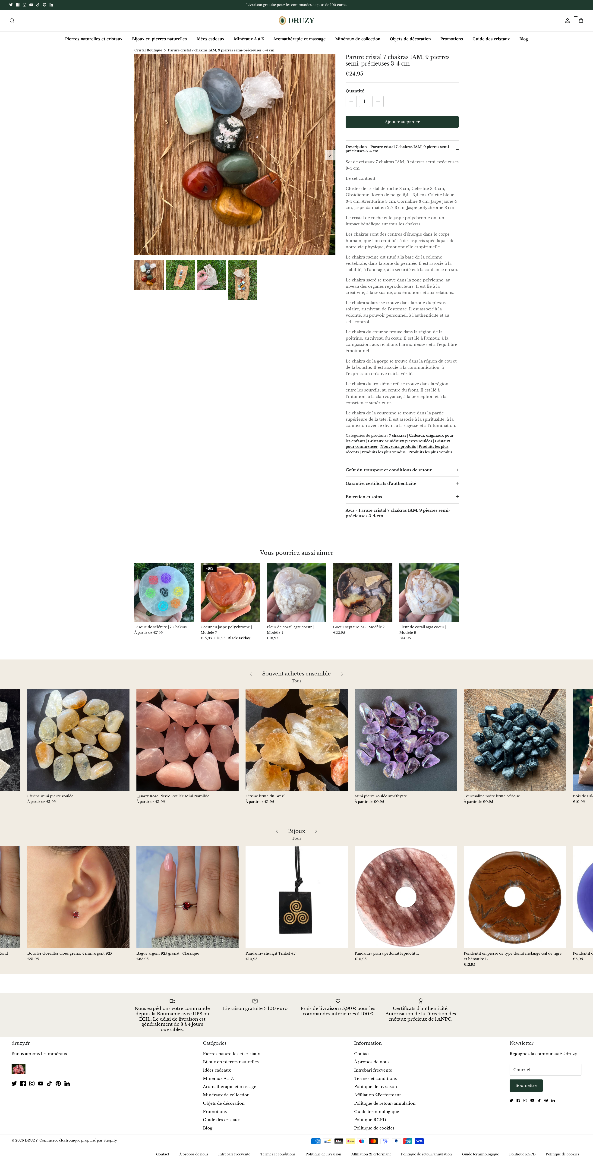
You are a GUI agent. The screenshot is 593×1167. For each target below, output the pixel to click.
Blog (523, 38)
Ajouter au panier (402, 122)
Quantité (355, 91)
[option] (234, 154)
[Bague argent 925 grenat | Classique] (187, 897)
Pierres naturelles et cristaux (94, 38)
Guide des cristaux (491, 38)
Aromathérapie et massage (299, 38)
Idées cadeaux (210, 38)
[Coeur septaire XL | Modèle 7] (362, 592)
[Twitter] (11, 4)
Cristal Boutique (148, 50)
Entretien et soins (364, 497)
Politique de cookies (374, 1128)
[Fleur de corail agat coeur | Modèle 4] (296, 592)
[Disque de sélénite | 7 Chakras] (164, 592)
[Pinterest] (44, 4)
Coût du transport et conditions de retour (389, 470)
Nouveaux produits (398, 446)
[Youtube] (31, 4)
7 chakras (397, 435)
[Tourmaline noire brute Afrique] (515, 740)
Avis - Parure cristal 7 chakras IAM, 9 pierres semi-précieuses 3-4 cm (398, 513)
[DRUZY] (297, 20)
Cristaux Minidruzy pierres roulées (400, 441)
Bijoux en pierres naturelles (159, 38)
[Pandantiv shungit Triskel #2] (297, 897)
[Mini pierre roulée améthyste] (406, 740)
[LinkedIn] (51, 4)
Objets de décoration (410, 38)
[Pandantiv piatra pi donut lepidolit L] (406, 897)
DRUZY (31, 1140)
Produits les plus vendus (384, 452)
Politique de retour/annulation (385, 1103)
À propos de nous (371, 1062)
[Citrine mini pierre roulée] (78, 740)
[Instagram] (24, 4)
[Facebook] (17, 4)
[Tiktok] (38, 4)
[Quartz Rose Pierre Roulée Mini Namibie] (187, 740)
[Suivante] (330, 155)
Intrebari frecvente (373, 1070)
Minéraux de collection (357, 38)
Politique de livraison (375, 1086)
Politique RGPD (370, 1119)
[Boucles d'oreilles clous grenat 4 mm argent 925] (78, 897)
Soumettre (526, 1085)
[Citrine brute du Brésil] (297, 740)
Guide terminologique (376, 1111)
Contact (362, 1053)
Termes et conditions (375, 1078)
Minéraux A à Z (249, 38)
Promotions (451, 38)
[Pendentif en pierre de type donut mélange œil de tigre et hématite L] (515, 897)
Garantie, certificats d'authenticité (381, 483)
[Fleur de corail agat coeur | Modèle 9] (429, 592)
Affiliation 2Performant (377, 1095)
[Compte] (566, 20)
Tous (296, 681)
